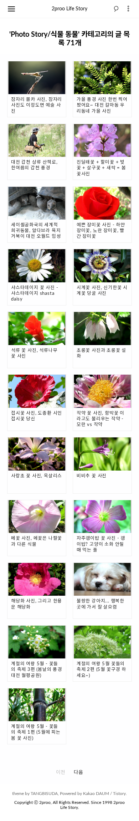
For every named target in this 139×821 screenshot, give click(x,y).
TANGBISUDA (44, 793)
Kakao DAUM (96, 793)
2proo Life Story (69, 8)
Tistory (119, 793)
